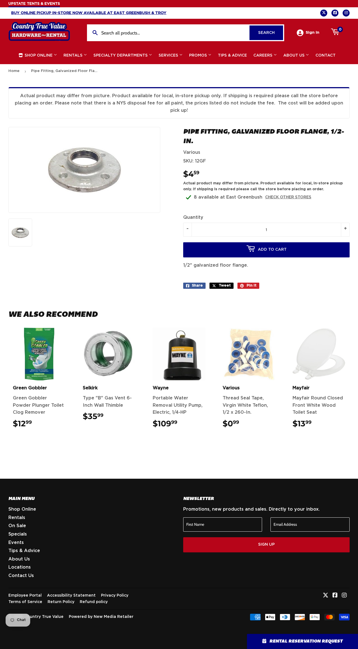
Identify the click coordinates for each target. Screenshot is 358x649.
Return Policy (61, 602)
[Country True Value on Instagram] (344, 596)
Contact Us (21, 575)
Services (169, 55)
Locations (19, 567)
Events (16, 542)
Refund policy (94, 602)
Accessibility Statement (71, 595)
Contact (325, 55)
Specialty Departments (121, 55)
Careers (263, 55)
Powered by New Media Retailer (101, 617)
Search (270, 33)
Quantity (193, 217)
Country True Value (44, 617)
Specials (17, 534)
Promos (198, 55)
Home (14, 71)
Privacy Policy (114, 595)
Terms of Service (25, 602)
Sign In (312, 32)
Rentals (73, 55)
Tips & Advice (232, 55)
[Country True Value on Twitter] (325, 596)
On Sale (17, 526)
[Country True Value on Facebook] (335, 596)
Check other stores (288, 197)
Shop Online (38, 55)
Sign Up (266, 544)
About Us (294, 55)
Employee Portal (25, 595)
